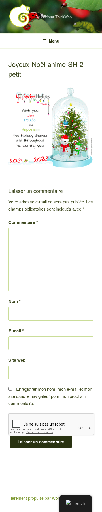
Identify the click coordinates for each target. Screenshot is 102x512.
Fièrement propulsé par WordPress (40, 498)
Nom (14, 301)
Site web (17, 360)
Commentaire (23, 222)
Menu (54, 41)
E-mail (16, 330)
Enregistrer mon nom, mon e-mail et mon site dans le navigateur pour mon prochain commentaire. (50, 396)
